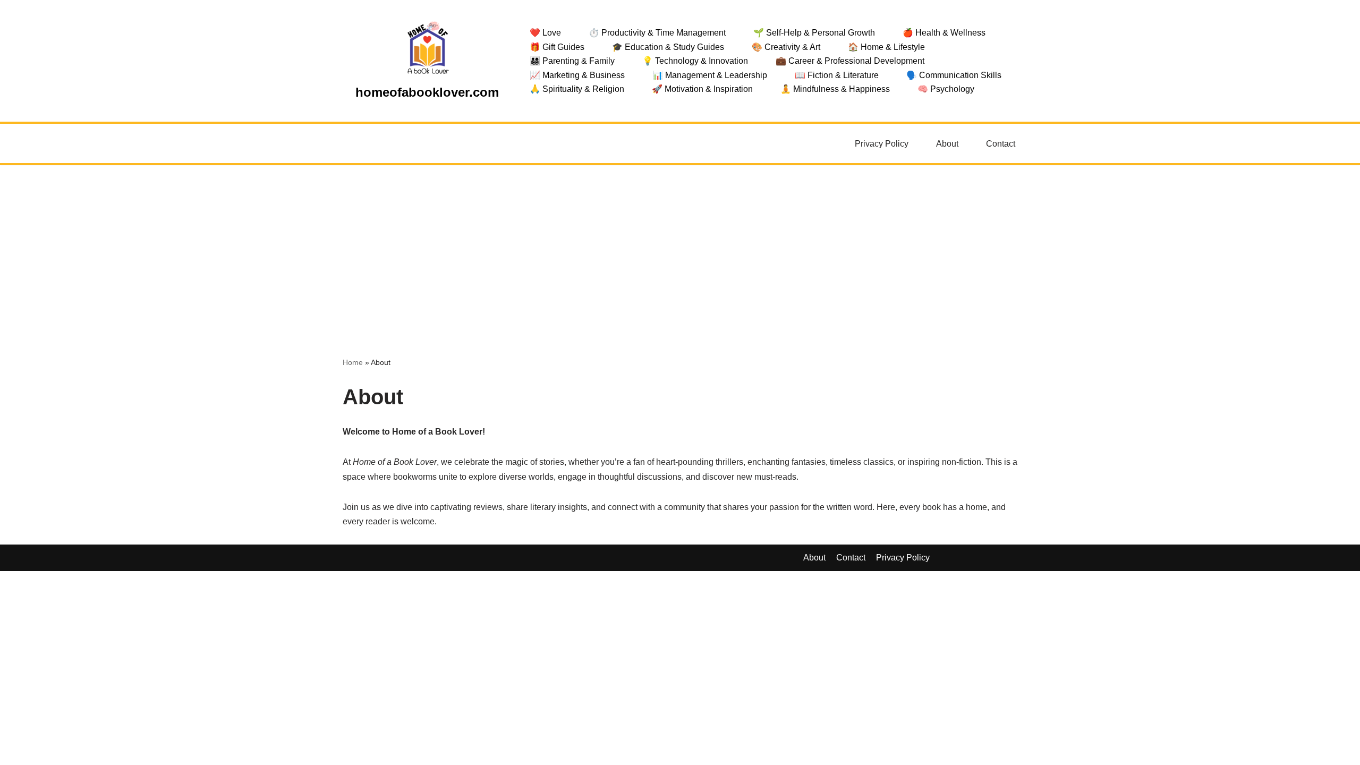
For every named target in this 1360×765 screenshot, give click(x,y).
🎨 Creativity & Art (786, 47)
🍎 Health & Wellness (944, 32)
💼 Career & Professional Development (850, 60)
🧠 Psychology (945, 89)
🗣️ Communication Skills (953, 75)
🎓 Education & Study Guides (668, 47)
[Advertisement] (680, 245)
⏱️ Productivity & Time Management (657, 32)
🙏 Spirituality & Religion (577, 89)
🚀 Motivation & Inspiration (702, 89)
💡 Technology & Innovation (695, 60)
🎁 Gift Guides (557, 47)
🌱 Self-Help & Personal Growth (814, 32)
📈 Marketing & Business (577, 75)
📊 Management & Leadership (709, 75)
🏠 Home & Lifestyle (886, 47)
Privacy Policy (881, 143)
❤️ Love (545, 32)
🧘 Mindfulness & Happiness (835, 89)
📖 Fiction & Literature (837, 75)
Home (353, 362)
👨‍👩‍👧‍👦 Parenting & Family (572, 60)
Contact (1000, 143)
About (947, 143)
